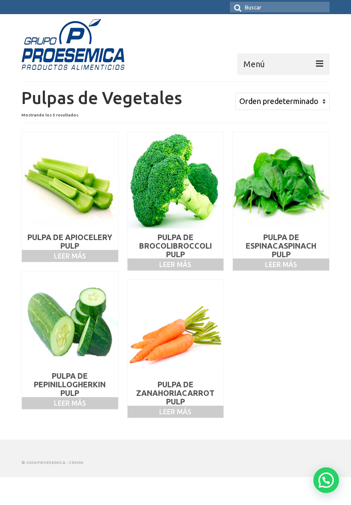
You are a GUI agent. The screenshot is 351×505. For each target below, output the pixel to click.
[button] (326, 480)
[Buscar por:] (280, 7)
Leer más (70, 256)
